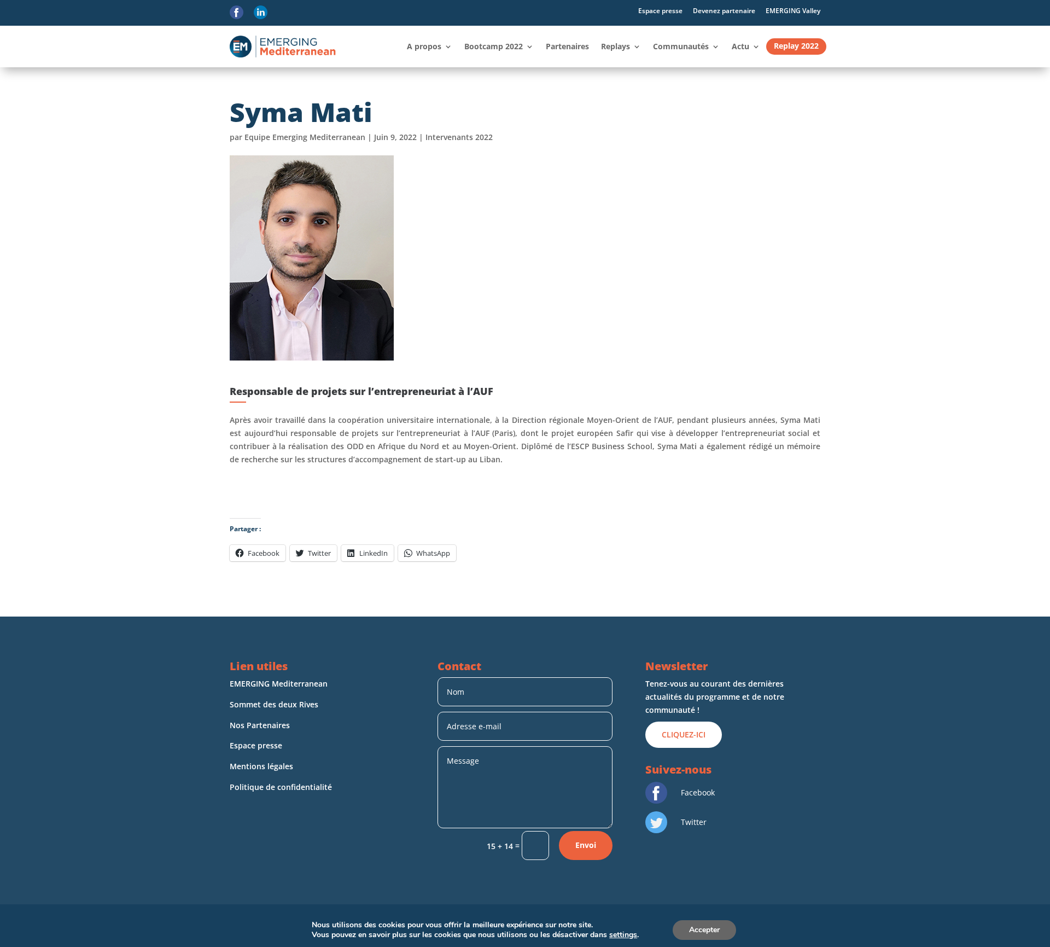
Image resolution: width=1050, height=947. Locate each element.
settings (623, 935)
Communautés (681, 46)
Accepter (704, 930)
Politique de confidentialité (282, 787)
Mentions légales (262, 766)
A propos (424, 46)
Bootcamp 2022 (493, 46)
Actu (740, 46)
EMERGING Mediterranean (279, 683)
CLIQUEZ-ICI (683, 734)
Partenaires (567, 46)
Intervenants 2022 (459, 137)
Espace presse (660, 10)
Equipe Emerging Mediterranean (304, 137)
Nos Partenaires (260, 725)
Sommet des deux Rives (274, 704)
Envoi (585, 845)
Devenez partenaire (724, 10)
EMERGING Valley (793, 10)
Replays (615, 46)
